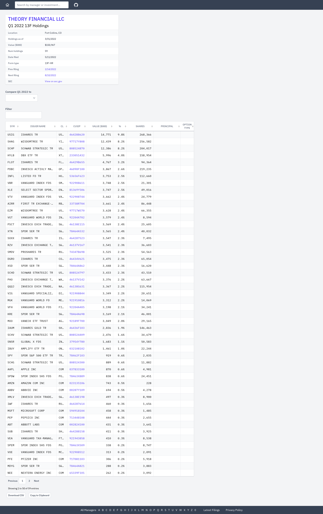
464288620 (77, 134)
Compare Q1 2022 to (18, 91)
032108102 (77, 348)
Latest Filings (212, 510)
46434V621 (77, 258)
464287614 (77, 403)
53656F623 (77, 176)
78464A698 (77, 314)
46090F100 (77, 169)
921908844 (77, 293)
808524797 (77, 272)
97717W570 (77, 210)
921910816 (77, 300)
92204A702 (77, 217)
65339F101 (77, 472)
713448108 (77, 417)
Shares (140, 126)
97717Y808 (77, 141)
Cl (62, 126)
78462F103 (77, 355)
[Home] (7, 5)
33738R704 (77, 203)
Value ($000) (99, 126)
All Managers (88, 510)
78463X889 (77, 376)
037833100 (77, 369)
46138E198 (77, 397)
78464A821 (77, 466)
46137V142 (77, 279)
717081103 (77, 459)
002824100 (77, 424)
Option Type (187, 126)
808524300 (77, 362)
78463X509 (77, 445)
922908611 (77, 183)
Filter (8, 109)
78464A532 (77, 231)
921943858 (77, 438)
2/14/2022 (50, 69)
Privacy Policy (234, 510)
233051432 (77, 155)
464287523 (77, 238)
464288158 (77, 431)
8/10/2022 (50, 75)
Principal (167, 126)
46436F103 (77, 327)
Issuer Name (37, 126)
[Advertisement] (149, 38)
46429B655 (77, 162)
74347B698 (77, 252)
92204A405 (77, 307)
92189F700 (77, 321)
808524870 (77, 148)
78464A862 (77, 265)
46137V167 (77, 245)
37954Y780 (77, 341)
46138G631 (77, 286)
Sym (12, 126)
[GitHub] (76, 5)
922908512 (77, 452)
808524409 (77, 334)
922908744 (77, 196)
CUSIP (76, 126)
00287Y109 (77, 390)
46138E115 (77, 224)
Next (36, 480)
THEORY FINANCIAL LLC (36, 18)
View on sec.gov (53, 81)
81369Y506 (77, 189)
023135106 (77, 383)
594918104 (77, 410)
